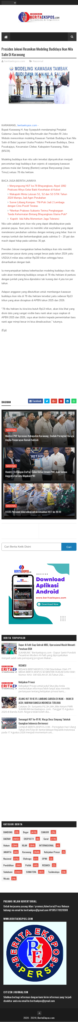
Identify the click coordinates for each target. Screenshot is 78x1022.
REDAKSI (22, 665)
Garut (46, 838)
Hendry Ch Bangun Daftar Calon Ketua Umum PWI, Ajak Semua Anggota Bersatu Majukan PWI (36, 474)
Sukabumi (7, 871)
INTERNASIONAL (46, 845)
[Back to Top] (39, 1013)
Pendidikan (8, 865)
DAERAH (7, 838)
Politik (28, 865)
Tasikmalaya (53, 871)
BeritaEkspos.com (46, 1017)
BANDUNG (7, 832)
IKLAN (24, 845)
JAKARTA (7, 852)
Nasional (38, 61)
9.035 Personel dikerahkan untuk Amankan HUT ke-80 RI (33, 512)
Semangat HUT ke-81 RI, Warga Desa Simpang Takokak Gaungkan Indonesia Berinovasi (44, 721)
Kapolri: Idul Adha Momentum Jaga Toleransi (34, 218)
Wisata (6, 878)
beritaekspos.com (27, 125)
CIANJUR (45, 832)
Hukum (6, 845)
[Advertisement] (39, 363)
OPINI (44, 858)
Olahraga (27, 858)
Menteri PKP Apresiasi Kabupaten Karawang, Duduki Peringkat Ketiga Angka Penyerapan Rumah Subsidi (39, 438)
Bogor (26, 832)
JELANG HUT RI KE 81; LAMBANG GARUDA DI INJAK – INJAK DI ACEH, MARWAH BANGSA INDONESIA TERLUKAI (46, 701)
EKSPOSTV (29, 838)
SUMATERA (31, 871)
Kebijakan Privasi (27, 682)
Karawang (26, 852)
